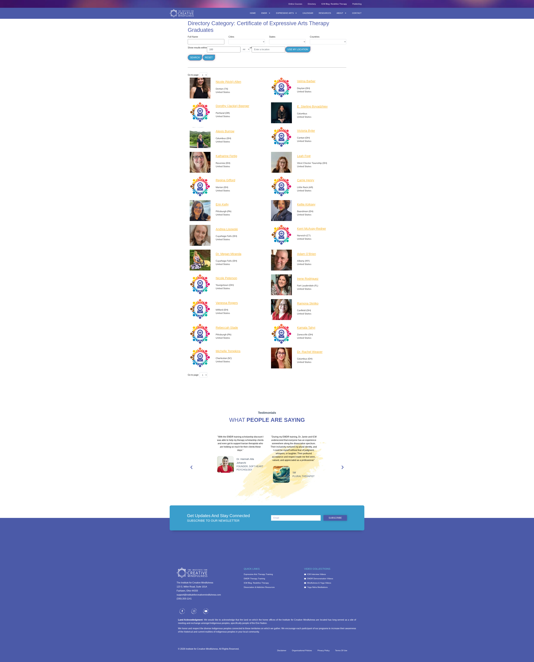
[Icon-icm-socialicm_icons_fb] (182, 611)
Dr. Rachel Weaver (309, 352)
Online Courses (295, 4)
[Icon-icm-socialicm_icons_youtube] (205, 611)
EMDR (264, 13)
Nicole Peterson (226, 278)
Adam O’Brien (306, 254)
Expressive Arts (285, 13)
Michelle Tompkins (228, 351)
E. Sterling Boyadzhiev (312, 106)
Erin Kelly (222, 204)
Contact (357, 13)
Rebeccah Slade (227, 327)
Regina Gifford (225, 180)
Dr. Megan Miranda (228, 254)
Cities (231, 37)
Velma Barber (306, 81)
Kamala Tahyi (306, 327)
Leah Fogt (304, 156)
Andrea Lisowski (227, 229)
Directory (312, 4)
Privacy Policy (323, 650)
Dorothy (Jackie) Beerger (232, 106)
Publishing (357, 4)
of (251, 48)
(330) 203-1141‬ (184, 598)
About (340, 13)
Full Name (193, 37)
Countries (314, 37)
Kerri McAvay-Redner (311, 228)
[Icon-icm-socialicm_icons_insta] (194, 611)
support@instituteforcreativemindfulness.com (199, 595)
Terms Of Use (341, 650)
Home (253, 13)
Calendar (308, 13)
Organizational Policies (302, 650)
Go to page (193, 75)
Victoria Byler (306, 130)
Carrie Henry (305, 180)
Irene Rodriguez (307, 278)
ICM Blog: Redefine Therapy (334, 4)
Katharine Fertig (226, 156)
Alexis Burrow (225, 131)
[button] (191, 467)
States (272, 37)
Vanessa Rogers (227, 303)
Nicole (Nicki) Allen (228, 81)
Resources (325, 13)
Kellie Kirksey (306, 204)
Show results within (197, 48)
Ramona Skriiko (307, 303)
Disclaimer (281, 650)
